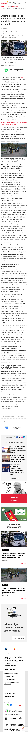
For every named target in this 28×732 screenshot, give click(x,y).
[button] (15, 437)
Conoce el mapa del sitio (11, 673)
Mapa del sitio (6, 725)
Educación (15, 6)
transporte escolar (8, 416)
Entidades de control (10, 676)
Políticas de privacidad (13, 724)
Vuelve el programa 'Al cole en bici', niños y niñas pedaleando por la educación (13, 590)
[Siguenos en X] (14, 705)
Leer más (23, 563)
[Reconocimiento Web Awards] (21, 718)
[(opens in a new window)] (22, 437)
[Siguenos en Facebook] (8, 705)
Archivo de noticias (9, 679)
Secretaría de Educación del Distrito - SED (13, 421)
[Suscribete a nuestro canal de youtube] (20, 705)
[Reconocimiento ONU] (5, 718)
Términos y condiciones (21, 724)
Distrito (22, 77)
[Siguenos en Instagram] (17, 705)
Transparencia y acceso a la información (11, 683)
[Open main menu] (10, 2)
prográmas (20, 416)
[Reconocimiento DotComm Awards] (13, 718)
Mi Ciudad (8, 6)
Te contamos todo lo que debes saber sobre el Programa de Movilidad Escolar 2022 (14, 122)
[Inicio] (5, 2)
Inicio (2, 6)
